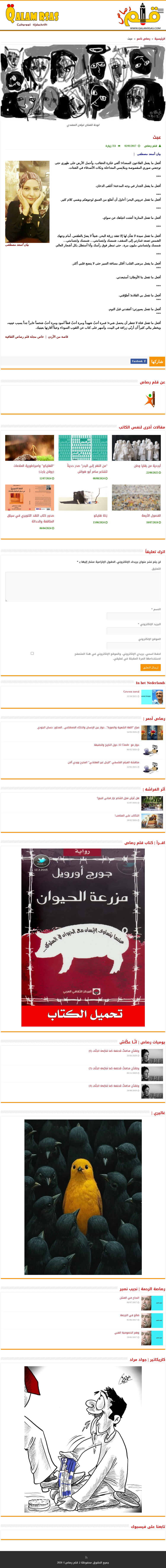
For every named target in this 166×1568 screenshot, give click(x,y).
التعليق (156, 568)
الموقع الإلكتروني (149, 639)
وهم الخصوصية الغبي (127, 1332)
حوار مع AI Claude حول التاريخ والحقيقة (116, 745)
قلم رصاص (150, 146)
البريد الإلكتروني (149, 624)
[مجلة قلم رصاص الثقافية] (83, 16)
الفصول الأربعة (151, 516)
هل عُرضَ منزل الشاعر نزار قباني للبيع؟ (118, 798)
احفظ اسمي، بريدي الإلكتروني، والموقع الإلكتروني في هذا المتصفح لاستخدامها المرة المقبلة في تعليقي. (118, 656)
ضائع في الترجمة (129, 1315)
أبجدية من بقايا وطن (147, 466)
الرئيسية (160, 38)
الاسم (156, 609)
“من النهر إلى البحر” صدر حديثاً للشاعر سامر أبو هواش (87, 469)
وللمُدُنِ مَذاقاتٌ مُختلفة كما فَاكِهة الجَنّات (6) (114, 1051)
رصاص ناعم (143, 38)
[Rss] (86, 1557)
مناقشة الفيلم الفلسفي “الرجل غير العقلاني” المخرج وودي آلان (103, 762)
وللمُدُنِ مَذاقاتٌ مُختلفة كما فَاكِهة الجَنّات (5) (114, 1068)
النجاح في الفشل (129, 1297)
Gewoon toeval (131, 691)
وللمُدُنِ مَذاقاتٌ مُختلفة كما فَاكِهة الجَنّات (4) (114, 1085)
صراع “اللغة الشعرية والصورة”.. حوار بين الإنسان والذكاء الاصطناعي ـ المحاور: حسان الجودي (88, 727)
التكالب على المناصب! (127, 815)
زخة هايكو (100, 516)
